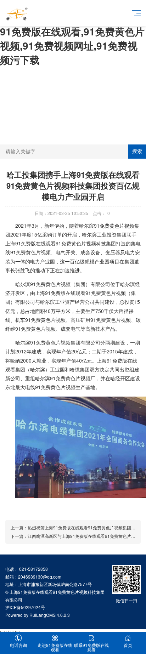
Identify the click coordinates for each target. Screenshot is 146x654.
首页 (128, 645)
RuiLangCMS (42, 615)
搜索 (137, 151)
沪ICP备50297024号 (25, 607)
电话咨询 (18, 645)
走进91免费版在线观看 (55, 647)
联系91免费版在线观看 (91, 647)
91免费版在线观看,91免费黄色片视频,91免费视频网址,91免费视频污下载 (72, 45)
